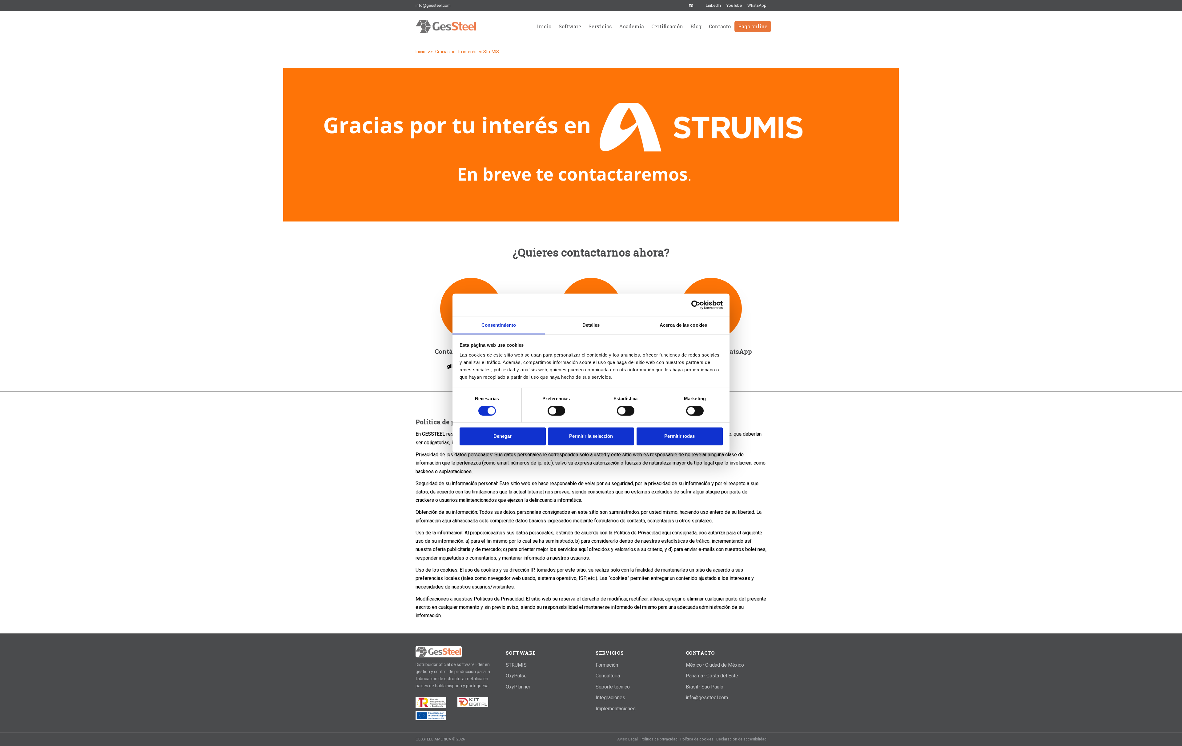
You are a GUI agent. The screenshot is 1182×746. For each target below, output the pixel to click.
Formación (607, 665)
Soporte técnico (613, 687)
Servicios (600, 26)
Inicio (544, 26)
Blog (696, 26)
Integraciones (610, 697)
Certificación (667, 26)
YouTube (734, 5)
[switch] (556, 411)
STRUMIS (516, 665)
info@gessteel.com (433, 5)
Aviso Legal (628, 739)
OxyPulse (516, 676)
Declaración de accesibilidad (741, 739)
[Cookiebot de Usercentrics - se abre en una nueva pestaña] (696, 304)
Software (570, 26)
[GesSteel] (439, 651)
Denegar (502, 436)
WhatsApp (756, 5)
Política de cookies (697, 739)
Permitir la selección (591, 436)
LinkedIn (713, 5)
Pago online (752, 26)
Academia (631, 26)
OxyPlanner (518, 687)
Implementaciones (616, 709)
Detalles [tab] (591, 325)
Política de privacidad (659, 739)
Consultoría (608, 676)
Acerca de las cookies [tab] (683, 325)
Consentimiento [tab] (498, 325)
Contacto (720, 26)
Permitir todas (679, 436)
